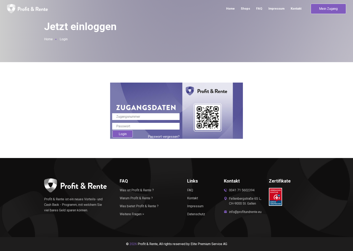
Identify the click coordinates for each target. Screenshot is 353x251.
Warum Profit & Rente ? (136, 198)
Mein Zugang (328, 9)
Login (123, 134)
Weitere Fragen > (132, 214)
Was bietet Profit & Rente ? (139, 206)
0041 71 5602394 (242, 190)
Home (230, 8)
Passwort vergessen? (164, 137)
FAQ (259, 8)
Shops (245, 8)
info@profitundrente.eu (245, 212)
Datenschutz (196, 214)
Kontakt (296, 8)
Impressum (276, 8)
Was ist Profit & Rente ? (137, 190)
